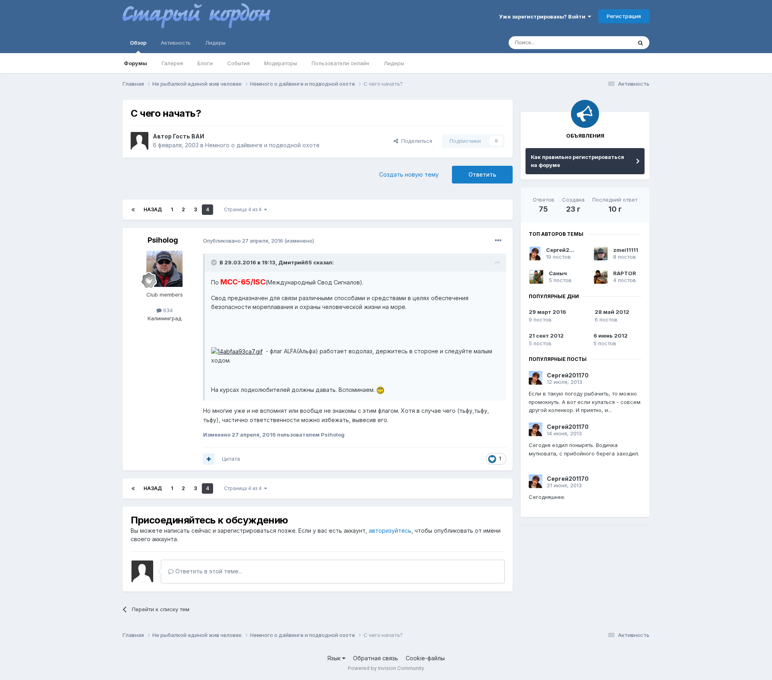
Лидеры (394, 63)
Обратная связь (375, 658)
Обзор (138, 42)
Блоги (205, 63)
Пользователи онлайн (340, 63)
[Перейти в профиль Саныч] (536, 277)
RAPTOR (624, 273)
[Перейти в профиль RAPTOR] (601, 277)
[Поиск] (640, 42)
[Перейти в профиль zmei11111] (601, 253)
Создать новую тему (409, 174)
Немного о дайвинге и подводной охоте (262, 145)
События (238, 63)
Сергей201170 (566, 250)
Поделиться (415, 141)
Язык (334, 658)
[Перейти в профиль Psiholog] (164, 269)
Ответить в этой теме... (208, 571)
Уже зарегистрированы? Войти (543, 16)
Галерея (172, 63)
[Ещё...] (498, 240)
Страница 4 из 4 (244, 209)
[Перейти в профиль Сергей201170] (535, 253)
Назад (153, 209)
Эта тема (610, 42)
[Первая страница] (133, 209)
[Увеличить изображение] (237, 351)
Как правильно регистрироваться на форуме (577, 161)
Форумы (135, 63)
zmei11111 (625, 250)
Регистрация (624, 16)
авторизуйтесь (390, 530)
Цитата (231, 458)
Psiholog (163, 240)
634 (167, 310)
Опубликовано (243, 240)
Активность (176, 42)
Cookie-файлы (425, 658)
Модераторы (280, 63)
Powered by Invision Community (386, 668)
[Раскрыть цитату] (214, 262)
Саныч (558, 273)
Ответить (482, 174)
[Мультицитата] (208, 459)
